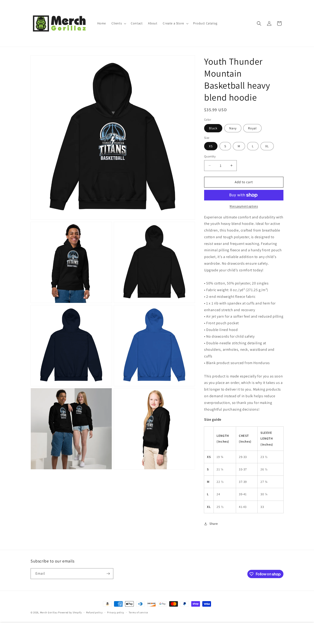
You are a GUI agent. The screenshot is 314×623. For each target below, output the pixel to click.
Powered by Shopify (70, 612)
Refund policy (94, 612)
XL (267, 146)
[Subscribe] (108, 573)
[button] (118, 23)
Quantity (210, 156)
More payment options (244, 206)
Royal (252, 128)
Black (213, 128)
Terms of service (138, 612)
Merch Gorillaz (49, 612)
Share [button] (213, 524)
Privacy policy (115, 612)
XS (211, 146)
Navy (233, 128)
